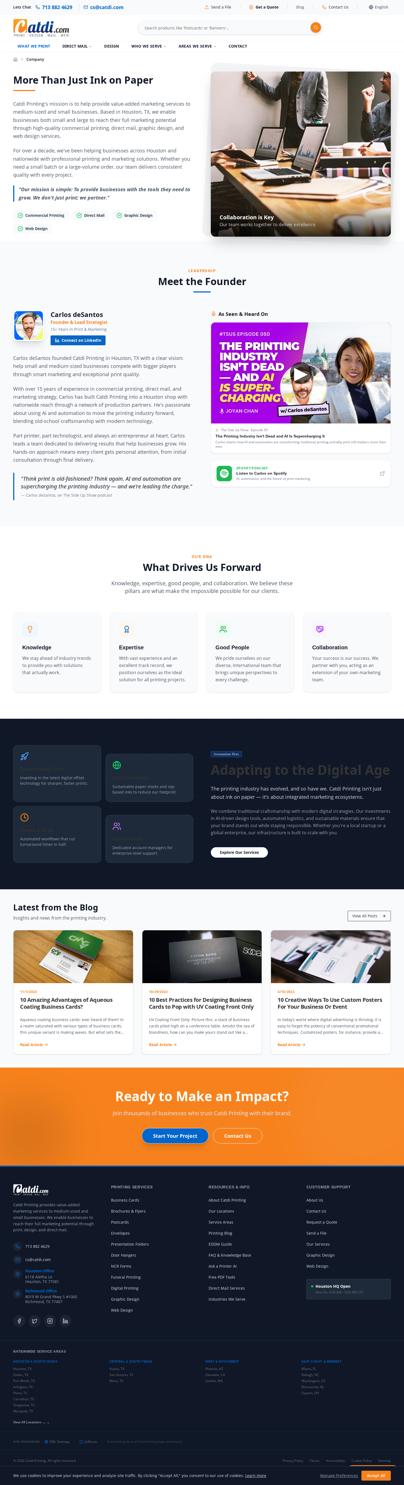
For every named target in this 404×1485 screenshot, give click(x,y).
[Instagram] (50, 1321)
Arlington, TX (23, 1387)
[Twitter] (35, 1321)
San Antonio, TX (121, 1374)
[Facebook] (19, 1321)
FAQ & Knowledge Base (230, 1255)
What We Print (34, 46)
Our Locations (221, 1211)
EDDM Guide (220, 1244)
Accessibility (335, 1461)
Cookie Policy (362, 1461)
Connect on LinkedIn (81, 340)
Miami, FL (308, 1368)
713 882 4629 (37, 1246)
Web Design (122, 1310)
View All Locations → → (31, 1422)
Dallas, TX (20, 1374)
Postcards (120, 1222)
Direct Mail (75, 46)
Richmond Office (41, 1291)
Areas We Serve (195, 46)
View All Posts (364, 915)
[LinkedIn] (65, 1321)
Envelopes (120, 1233)
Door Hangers (123, 1255)
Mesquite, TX (23, 1411)
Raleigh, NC (310, 1374)
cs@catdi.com (38, 1259)
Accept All (376, 1475)
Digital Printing (125, 1288)
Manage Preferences (339, 1475)
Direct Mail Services (227, 1288)
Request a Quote (321, 1222)
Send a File (316, 1233)
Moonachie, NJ (312, 1387)
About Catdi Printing (227, 1200)
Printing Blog (220, 1233)
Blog (300, 7)
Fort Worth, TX (24, 1381)
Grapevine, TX (24, 1405)
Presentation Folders (130, 1244)
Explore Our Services (239, 852)
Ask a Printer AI (223, 1266)
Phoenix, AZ (214, 1368)
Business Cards (125, 1200)
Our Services (318, 1244)
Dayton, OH (310, 1393)
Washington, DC (313, 1381)
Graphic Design (125, 1299)
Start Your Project (175, 1136)
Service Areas (221, 1222)
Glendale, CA (215, 1374)
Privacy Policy (293, 1461)
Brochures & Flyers (128, 1211)
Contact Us (237, 1136)
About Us (314, 1200)
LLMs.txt (90, 1442)
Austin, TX (116, 1368)
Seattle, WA (214, 1381)
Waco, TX (116, 1381)
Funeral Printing (126, 1277)
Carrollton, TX (23, 1399)
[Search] (315, 27)
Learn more (255, 1475)
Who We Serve (146, 46)
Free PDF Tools (222, 1277)
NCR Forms (121, 1266)
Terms (315, 1461)
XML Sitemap (59, 1442)
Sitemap (384, 1461)
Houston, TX (22, 1368)
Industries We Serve (227, 1299)
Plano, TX (20, 1393)
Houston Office (39, 1270)
